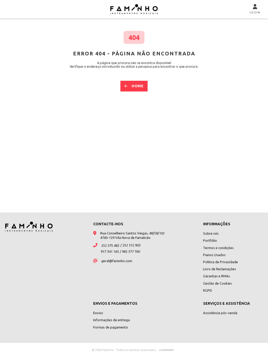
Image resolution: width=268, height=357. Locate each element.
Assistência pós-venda (220, 313)
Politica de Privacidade (220, 262)
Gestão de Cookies (217, 283)
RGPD (207, 290)
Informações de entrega (111, 320)
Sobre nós (211, 233)
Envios (98, 313)
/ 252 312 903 (130, 245)
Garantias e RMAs (216, 276)
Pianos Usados (214, 255)
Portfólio (210, 240)
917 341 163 (110, 251)
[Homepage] (134, 9)
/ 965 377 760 (130, 251)
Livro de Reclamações (219, 269)
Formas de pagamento (110, 327)
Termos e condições (218, 248)
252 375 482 (110, 245)
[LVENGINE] (166, 350)
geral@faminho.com (116, 261)
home (137, 86)
